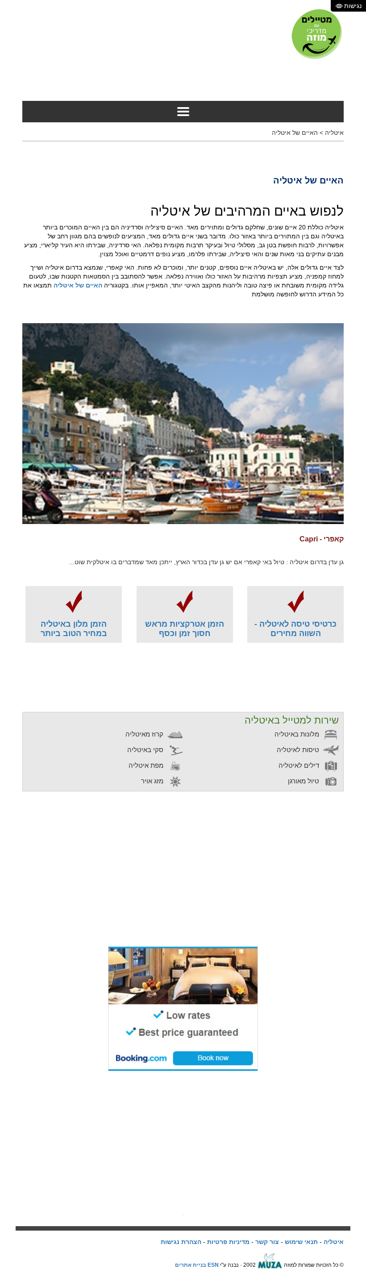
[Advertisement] (181, 81)
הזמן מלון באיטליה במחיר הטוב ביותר (74, 629)
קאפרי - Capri (321, 539)
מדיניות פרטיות (228, 1241)
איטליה (334, 132)
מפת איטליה (147, 765)
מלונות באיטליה (297, 734)
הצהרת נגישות (181, 1241)
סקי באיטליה (146, 749)
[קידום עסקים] (270, 1265)
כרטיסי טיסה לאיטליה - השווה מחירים (295, 629)
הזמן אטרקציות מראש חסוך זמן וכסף (184, 629)
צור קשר (267, 1241)
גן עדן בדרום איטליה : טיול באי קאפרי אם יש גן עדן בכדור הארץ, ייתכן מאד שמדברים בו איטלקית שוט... (206, 562)
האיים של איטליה (295, 132)
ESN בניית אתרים (197, 1265)
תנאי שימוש (301, 1241)
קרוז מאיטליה (145, 734)
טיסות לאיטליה (299, 749)
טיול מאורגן (304, 781)
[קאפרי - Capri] (183, 423)
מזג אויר (153, 781)
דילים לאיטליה (300, 765)
